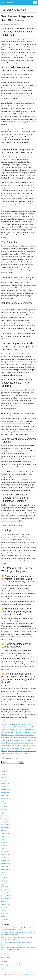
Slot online (4, 968)
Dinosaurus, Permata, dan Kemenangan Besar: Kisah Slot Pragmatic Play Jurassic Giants (16, 938)
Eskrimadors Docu (8, 2)
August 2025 (4, 801)
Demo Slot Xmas (11, 743)
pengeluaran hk (5, 957)
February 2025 (5, 819)
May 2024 (4, 845)
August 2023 (4, 872)
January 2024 (4, 857)
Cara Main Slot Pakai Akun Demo (22, 729)
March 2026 (4, 780)
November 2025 (5, 792)
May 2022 (4, 907)
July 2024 (4, 839)
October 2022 (4, 901)
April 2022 (4, 910)
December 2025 (5, 789)
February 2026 (5, 783)
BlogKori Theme (29, 975)
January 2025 (4, 822)
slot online (4, 961)
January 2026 (4, 786)
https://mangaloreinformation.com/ (10, 965)
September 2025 (5, 798)
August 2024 (4, 836)
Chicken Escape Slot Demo (24, 735)
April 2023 (4, 884)
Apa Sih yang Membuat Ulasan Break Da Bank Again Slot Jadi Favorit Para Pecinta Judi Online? (18, 933)
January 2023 (4, 893)
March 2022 (4, 913)
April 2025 (4, 813)
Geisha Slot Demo (12, 745)
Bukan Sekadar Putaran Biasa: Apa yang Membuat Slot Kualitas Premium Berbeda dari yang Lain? (18, 948)
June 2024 (4, 842)
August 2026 (4, 771)
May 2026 (4, 774)
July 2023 (4, 875)
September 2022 (5, 904)
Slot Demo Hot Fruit (15, 751)
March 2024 (4, 851)
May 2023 (4, 881)
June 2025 (4, 807)
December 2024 (5, 825)
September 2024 (5, 833)
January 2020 (4, 919)
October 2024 (4, 830)
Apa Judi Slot (13, 727)
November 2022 (5, 899)
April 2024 (4, 848)
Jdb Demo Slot (25, 745)
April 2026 (4, 777)
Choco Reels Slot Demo (9, 737)
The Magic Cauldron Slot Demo (17, 753)
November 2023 (5, 863)
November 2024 (5, 827)
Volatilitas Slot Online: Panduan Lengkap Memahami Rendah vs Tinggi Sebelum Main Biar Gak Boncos (18, 929)
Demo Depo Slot (17, 740)
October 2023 (4, 866)
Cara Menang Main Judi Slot (11, 732)
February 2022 (5, 916)
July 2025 (4, 804)
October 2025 (4, 795)
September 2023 (5, 869)
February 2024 (5, 854)
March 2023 (4, 887)
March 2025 (4, 816)
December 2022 (5, 896)
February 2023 (5, 890)
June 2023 (4, 878)
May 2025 (4, 810)
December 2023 (5, 860)
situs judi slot (5, 954)
